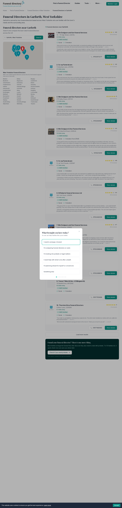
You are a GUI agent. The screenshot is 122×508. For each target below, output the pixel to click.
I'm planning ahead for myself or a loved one (59, 266)
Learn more (47, 505)
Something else (49, 271)
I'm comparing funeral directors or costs (57, 248)
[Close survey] (79, 231)
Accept (116, 505)
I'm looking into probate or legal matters (57, 254)
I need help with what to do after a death (57, 260)
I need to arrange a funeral (53, 242)
